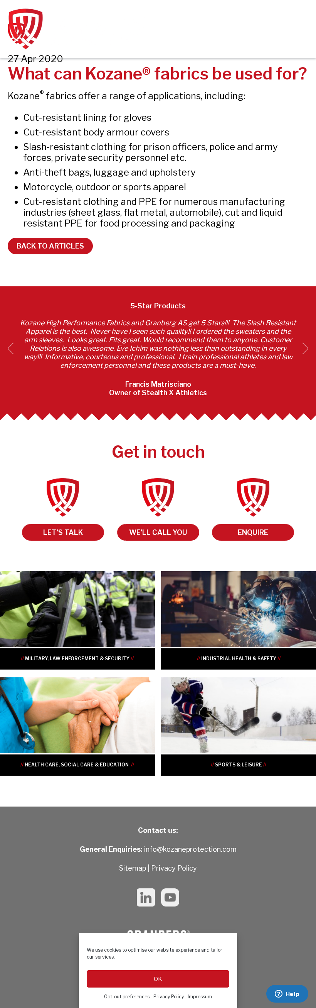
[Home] (77, 29)
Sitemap (132, 868)
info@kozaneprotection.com (190, 849)
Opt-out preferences (127, 997)
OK (158, 979)
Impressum (200, 997)
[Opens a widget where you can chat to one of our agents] (287, 994)
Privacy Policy (168, 997)
